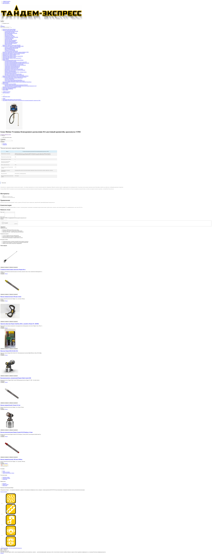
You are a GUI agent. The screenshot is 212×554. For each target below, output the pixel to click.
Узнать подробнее (3, 491)
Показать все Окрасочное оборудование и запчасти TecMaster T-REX (16, 52)
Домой (4, 98)
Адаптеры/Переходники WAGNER (11, 31)
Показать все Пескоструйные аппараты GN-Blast (12, 86)
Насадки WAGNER (8, 34)
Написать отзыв (8, 134)
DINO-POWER (5, 82)
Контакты (4, 483)
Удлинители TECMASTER (10, 50)
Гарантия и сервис (6, 477)
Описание (4, 143)
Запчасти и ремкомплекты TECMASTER (12, 47)
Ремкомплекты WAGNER (10, 36)
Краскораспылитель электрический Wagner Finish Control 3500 (15, 378)
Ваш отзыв (2, 216)
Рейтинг (2, 218)
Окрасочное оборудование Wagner (9, 29)
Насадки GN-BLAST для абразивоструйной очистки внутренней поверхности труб (20, 85)
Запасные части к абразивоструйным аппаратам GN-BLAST (16, 84)
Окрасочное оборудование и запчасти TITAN (11, 54)
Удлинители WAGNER (9, 38)
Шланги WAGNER (8, 44)
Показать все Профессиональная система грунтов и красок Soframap (15, 75)
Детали (6, 273)
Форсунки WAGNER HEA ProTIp (11, 42)
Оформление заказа (6, 96)
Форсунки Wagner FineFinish (10, 41)
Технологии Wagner (6, 478)
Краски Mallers (5, 89)
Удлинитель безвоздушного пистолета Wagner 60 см (12, 269)
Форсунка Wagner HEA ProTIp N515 (9, 350)
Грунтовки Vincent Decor (9, 78)
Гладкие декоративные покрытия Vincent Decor (14, 77)
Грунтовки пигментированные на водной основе (14, 64)
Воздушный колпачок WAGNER (11, 33)
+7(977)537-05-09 (6, 2)
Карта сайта (5, 485)
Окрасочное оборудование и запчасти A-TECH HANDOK (14, 53)
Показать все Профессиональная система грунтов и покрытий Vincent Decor (17, 81)
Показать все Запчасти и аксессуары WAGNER (11, 45)
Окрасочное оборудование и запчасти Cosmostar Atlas (13, 56)
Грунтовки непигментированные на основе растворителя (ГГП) (17, 63)
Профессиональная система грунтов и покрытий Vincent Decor (14, 76)
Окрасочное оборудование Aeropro (9, 57)
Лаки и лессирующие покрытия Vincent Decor (13, 79)
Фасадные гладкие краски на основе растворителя (14, 74)
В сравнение (3, 139)
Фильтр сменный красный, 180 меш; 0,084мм (11, 459)
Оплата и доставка (6, 471)
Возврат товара (5, 484)
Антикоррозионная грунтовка (10, 61)
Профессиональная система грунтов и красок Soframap (13, 60)
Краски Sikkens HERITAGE (8, 88)
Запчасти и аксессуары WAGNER (9, 30)
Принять (2, 553)
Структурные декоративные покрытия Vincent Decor (15, 80)
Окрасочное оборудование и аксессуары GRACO (12, 58)
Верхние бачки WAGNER (10, 32)
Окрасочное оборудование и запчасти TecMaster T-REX (13, 46)
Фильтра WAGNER (8, 39)
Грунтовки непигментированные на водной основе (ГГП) (16, 62)
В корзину (2, 141)
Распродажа (5, 479)
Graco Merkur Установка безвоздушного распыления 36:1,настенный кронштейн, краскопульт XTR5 (21, 100)
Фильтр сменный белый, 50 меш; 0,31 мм (10, 405)
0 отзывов (2, 134)
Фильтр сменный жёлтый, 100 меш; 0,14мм (10, 296)
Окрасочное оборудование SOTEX (9, 87)
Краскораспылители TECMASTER (11, 48)
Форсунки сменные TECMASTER (11, 51)
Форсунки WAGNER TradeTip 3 (11, 43)
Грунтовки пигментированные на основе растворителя (15, 65)
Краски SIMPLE (6, 59)
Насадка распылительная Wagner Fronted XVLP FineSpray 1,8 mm (16, 432)
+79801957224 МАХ (6, 1)
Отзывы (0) (5, 144)
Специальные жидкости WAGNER (11, 37)
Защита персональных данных (8, 472)
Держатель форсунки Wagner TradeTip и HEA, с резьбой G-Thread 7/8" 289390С (19, 323)
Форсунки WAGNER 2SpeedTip (11, 40)
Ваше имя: (2, 212)
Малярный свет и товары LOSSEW (9, 55)
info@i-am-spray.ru (6, 3)
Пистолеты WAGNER (9, 35)
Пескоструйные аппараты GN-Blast (9, 83)
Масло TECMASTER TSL (10, 49)
